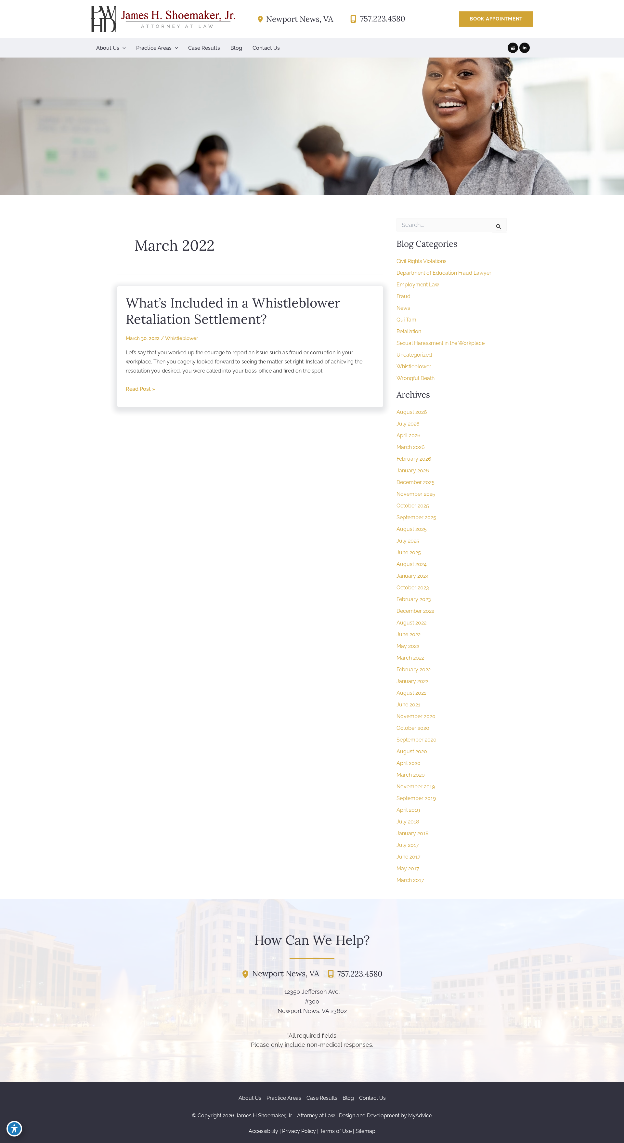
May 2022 (407, 646)
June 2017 (408, 857)
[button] (496, 19)
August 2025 (411, 529)
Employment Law (417, 285)
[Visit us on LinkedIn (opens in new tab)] (524, 48)
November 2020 (416, 716)
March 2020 (410, 775)
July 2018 (407, 822)
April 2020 (408, 763)
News (403, 308)
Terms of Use (336, 1131)
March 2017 (410, 880)
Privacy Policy (299, 1131)
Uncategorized (414, 355)
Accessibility (263, 1131)
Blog (348, 1098)
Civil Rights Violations (421, 261)
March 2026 (410, 447)
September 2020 (416, 740)
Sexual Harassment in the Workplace (440, 343)
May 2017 (407, 868)
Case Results (321, 1098)
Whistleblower (181, 338)
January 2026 (412, 470)
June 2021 (408, 705)
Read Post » (140, 390)
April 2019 (408, 810)
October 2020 (412, 728)
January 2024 (412, 576)
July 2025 (407, 541)
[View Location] (261, 19)
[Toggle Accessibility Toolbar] (14, 1128)
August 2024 (411, 564)
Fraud (403, 296)
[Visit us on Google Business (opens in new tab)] (513, 48)
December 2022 (415, 611)
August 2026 (411, 412)
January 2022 (412, 681)
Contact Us (372, 1098)
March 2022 (410, 658)
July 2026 (408, 424)
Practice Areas (283, 1098)
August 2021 (411, 693)
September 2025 (416, 517)
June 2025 (408, 552)
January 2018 (412, 833)
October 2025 (412, 506)
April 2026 (408, 435)
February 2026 (413, 459)
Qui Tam (406, 320)
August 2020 (411, 751)
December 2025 (415, 482)
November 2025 (415, 494)
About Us (250, 1098)
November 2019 (415, 786)
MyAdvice (420, 1115)
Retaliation (408, 331)
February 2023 (413, 599)
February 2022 (413, 669)
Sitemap (365, 1131)
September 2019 (416, 798)
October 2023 (412, 588)
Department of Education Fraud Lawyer (443, 273)
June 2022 (408, 634)
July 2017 (407, 845)
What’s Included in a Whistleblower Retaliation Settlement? (233, 311)
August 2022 (411, 623)
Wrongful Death (415, 378)
